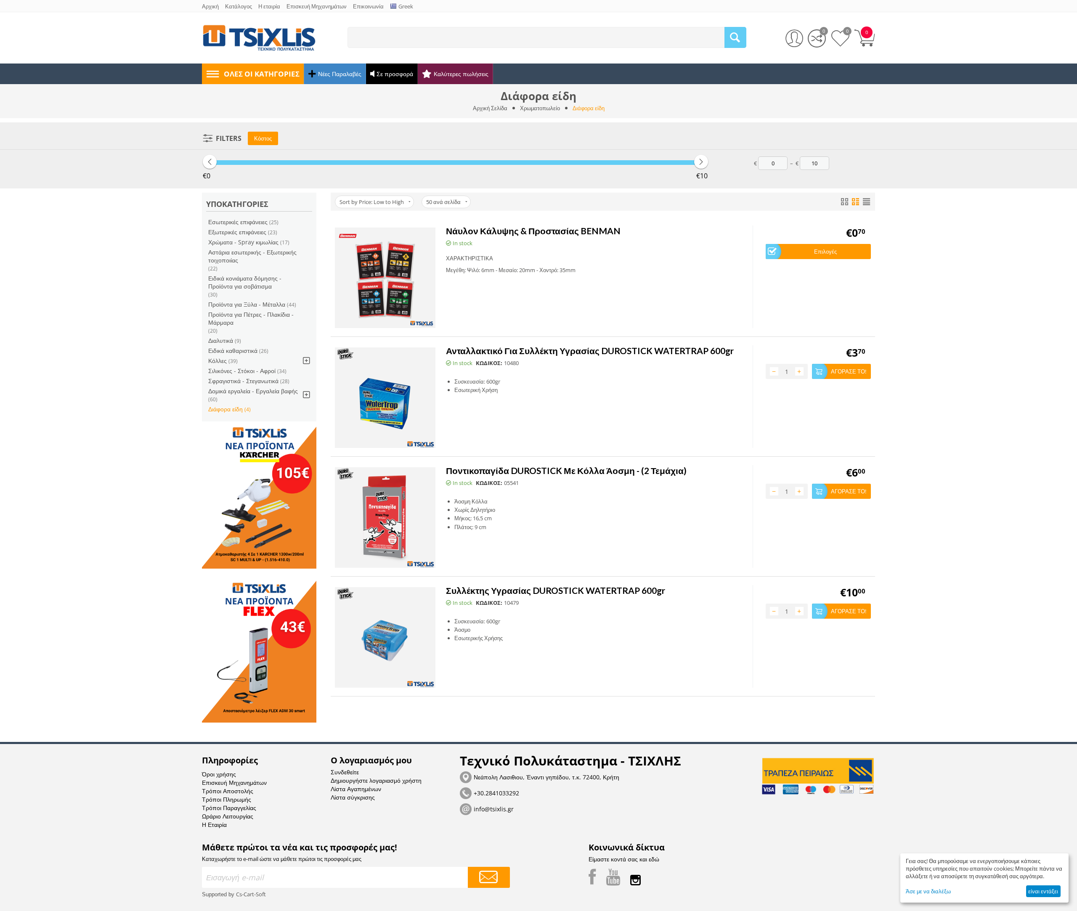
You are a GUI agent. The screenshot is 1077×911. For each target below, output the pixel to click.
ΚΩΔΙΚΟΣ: (489, 363)
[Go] (489, 877)
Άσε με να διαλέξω (928, 891)
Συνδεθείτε (345, 772)
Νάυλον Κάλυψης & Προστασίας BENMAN (533, 230)
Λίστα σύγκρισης (353, 797)
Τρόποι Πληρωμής (226, 799)
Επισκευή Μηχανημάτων (234, 783)
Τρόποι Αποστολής (227, 791)
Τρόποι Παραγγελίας (229, 808)
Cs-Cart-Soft (251, 894)
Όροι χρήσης (219, 774)
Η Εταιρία (214, 825)
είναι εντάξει (1043, 891)
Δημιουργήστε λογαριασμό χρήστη (376, 780)
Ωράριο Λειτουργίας (227, 816)
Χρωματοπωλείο (540, 108)
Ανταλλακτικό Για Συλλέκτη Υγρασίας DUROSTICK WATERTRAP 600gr (590, 350)
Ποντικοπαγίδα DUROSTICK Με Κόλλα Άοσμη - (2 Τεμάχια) (566, 470)
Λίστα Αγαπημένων (356, 789)
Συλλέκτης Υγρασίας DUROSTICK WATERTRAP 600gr (555, 590)
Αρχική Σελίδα (490, 108)
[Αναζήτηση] (735, 37)
